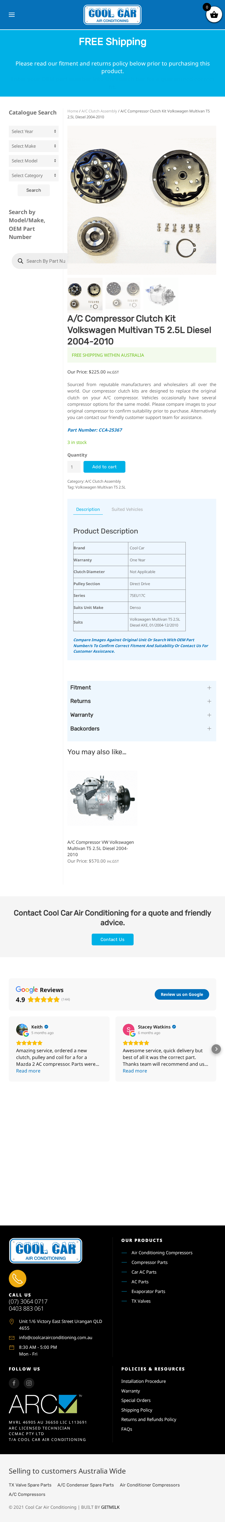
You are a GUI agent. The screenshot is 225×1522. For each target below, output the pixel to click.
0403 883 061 (26, 1308)
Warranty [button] (81, 714)
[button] (12, 14)
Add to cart (104, 466)
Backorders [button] (85, 728)
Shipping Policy (136, 1410)
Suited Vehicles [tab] (127, 509)
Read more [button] (28, 1071)
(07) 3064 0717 (28, 1301)
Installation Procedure (143, 1381)
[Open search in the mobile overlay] (42, 261)
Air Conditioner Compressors (150, 1485)
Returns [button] (80, 701)
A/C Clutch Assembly (99, 111)
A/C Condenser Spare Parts (85, 1485)
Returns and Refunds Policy (148, 1419)
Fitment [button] (80, 687)
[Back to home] (112, 14)
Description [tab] (88, 509)
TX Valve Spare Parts (30, 1485)
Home (72, 111)
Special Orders (136, 1400)
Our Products (142, 1240)
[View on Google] (22, 1030)
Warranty (130, 1391)
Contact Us (112, 939)
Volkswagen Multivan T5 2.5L (100, 487)
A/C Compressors (27, 1494)
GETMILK (110, 1507)
